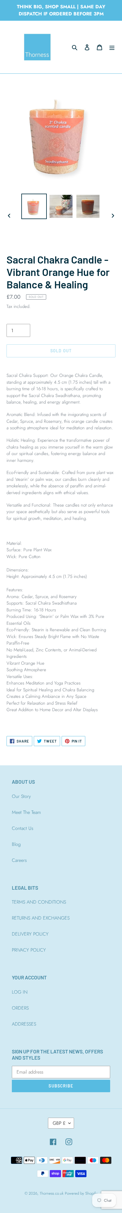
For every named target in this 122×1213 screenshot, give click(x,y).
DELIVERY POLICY (30, 934)
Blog (16, 844)
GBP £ (59, 1123)
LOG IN (20, 992)
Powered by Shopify (81, 1193)
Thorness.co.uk (51, 1193)
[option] (34, 206)
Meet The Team (26, 812)
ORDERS (20, 1008)
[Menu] (112, 47)
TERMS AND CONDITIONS (39, 902)
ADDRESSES (24, 1024)
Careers (19, 860)
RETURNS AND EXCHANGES (41, 918)
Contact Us (22, 828)
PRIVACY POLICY (29, 950)
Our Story (21, 796)
